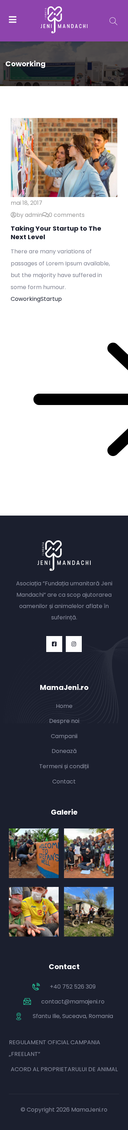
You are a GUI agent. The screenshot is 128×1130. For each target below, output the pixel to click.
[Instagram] (74, 644)
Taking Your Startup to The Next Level (56, 232)
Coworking (26, 299)
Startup (51, 299)
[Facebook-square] (54, 644)
